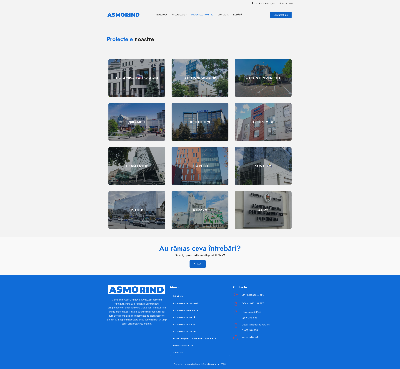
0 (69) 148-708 (250, 330)
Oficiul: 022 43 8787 (253, 303)
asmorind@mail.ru (251, 337)
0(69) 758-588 (249, 317)
